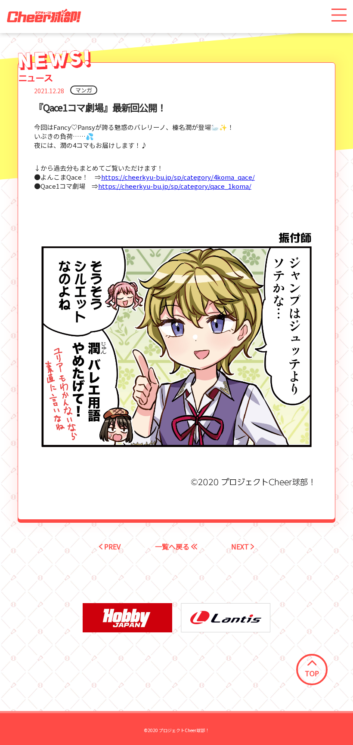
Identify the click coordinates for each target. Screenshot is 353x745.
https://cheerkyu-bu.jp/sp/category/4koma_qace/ (178, 176)
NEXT (241, 546)
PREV (111, 546)
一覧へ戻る (173, 546)
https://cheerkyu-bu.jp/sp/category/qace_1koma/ (174, 185)
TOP (312, 673)
